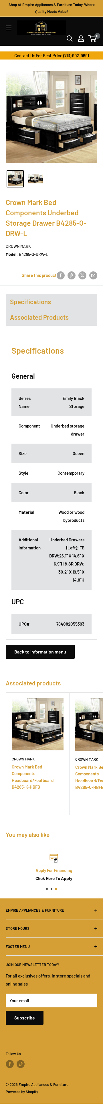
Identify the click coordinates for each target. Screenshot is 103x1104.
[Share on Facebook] (61, 275)
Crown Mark (18, 246)
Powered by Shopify (22, 1091)
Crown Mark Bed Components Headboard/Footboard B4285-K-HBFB (33, 776)
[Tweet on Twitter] (82, 275)
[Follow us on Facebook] (10, 1064)
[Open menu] (8, 28)
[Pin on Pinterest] (72, 275)
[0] (92, 38)
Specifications (30, 301)
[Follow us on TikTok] (21, 1064)
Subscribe (24, 1017)
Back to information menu (40, 651)
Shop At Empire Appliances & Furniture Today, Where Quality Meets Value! (52, 8)
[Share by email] (93, 275)
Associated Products (39, 317)
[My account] (81, 38)
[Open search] (70, 38)
